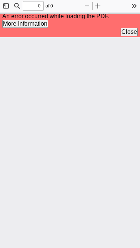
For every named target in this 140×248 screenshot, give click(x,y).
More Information (25, 23)
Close (129, 32)
